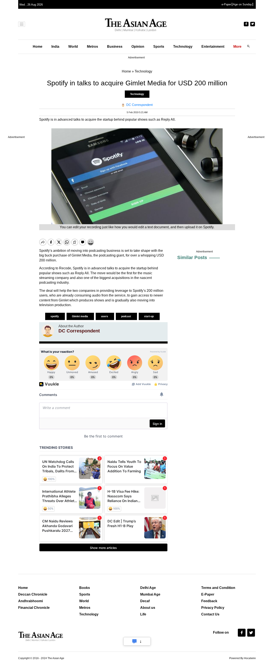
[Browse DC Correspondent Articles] (47, 330)
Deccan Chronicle (32, 594)
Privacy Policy (212, 607)
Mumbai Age (150, 594)
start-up (149, 316)
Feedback (209, 601)
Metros (92, 46)
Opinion (137, 46)
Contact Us (210, 614)
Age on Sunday (242, 4)
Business (114, 46)
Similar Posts (192, 257)
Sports (158, 46)
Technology (182, 46)
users (105, 316)
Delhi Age (148, 588)
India (55, 46)
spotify (55, 316)
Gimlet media (80, 316)
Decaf (145, 601)
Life (143, 614)
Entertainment (212, 46)
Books (84, 588)
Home (37, 46)
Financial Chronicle (34, 607)
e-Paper (226, 4)
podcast (126, 316)
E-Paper (207, 594)
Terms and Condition (218, 588)
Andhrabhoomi (30, 601)
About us (147, 607)
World (73, 46)
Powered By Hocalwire (242, 658)
